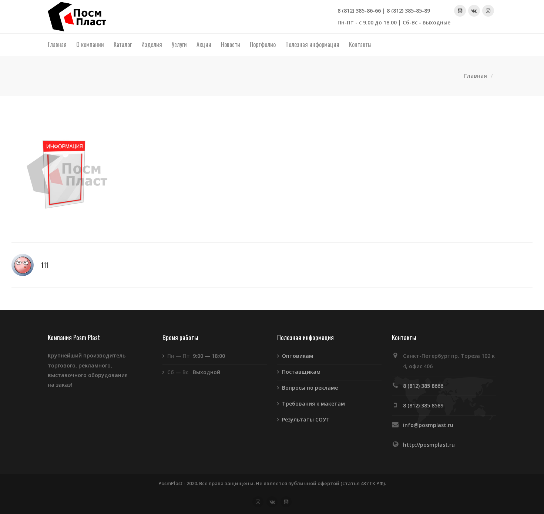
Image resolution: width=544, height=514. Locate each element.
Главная (475, 75)
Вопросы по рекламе (310, 387)
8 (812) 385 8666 (423, 385)
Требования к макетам (313, 403)
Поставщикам (301, 371)
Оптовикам (297, 355)
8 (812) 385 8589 (423, 405)
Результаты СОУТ (306, 419)
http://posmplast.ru (429, 444)
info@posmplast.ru (428, 425)
